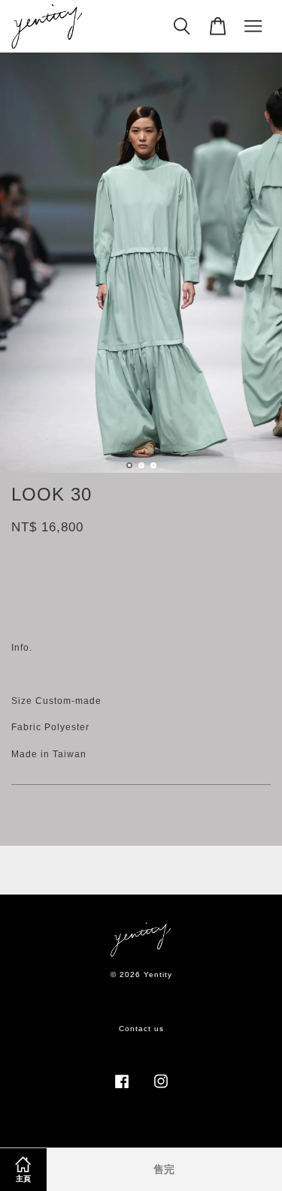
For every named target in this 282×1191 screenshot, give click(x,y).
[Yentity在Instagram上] (160, 1089)
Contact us (141, 1028)
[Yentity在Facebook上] (121, 1089)
